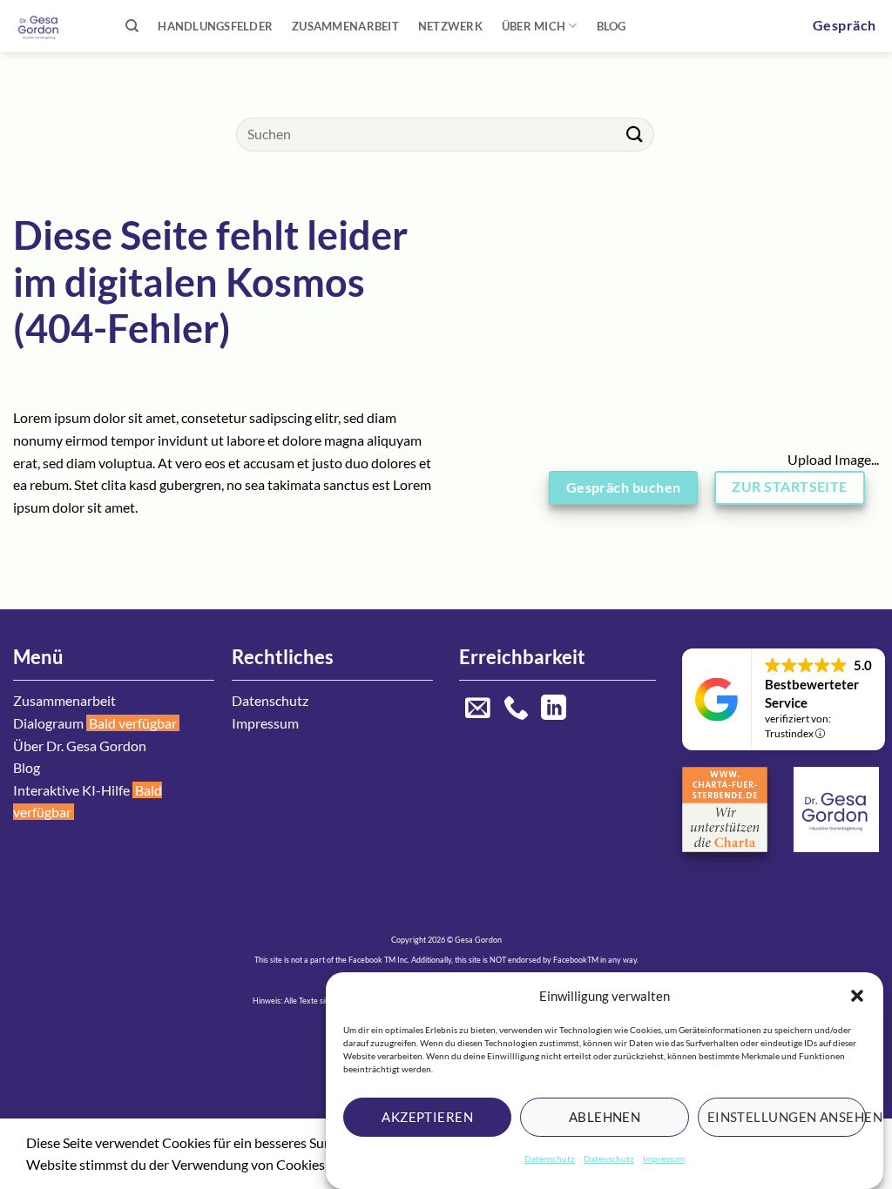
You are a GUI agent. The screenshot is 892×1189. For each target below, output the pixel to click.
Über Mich (533, 26)
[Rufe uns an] (516, 709)
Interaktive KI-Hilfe (71, 790)
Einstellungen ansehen (786, 1117)
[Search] (132, 26)
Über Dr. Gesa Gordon (79, 745)
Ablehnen (605, 1117)
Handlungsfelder (215, 26)
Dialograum (48, 723)
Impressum (664, 1158)
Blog (611, 26)
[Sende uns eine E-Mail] (477, 709)
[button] (857, 995)
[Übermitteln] (635, 134)
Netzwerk (450, 26)
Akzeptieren (427, 1117)
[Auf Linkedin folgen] (553, 709)
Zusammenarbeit (345, 26)
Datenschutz (549, 1158)
